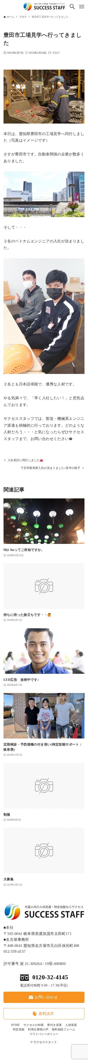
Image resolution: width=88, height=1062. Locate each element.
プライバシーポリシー (44, 1034)
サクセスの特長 (33, 1025)
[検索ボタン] (72, 6)
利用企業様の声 (38, 1029)
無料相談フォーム (63, 1029)
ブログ (56, 52)
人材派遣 (71, 1025)
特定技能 (19, 1029)
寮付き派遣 (54, 1025)
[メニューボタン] (81, 6)
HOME (15, 1025)
